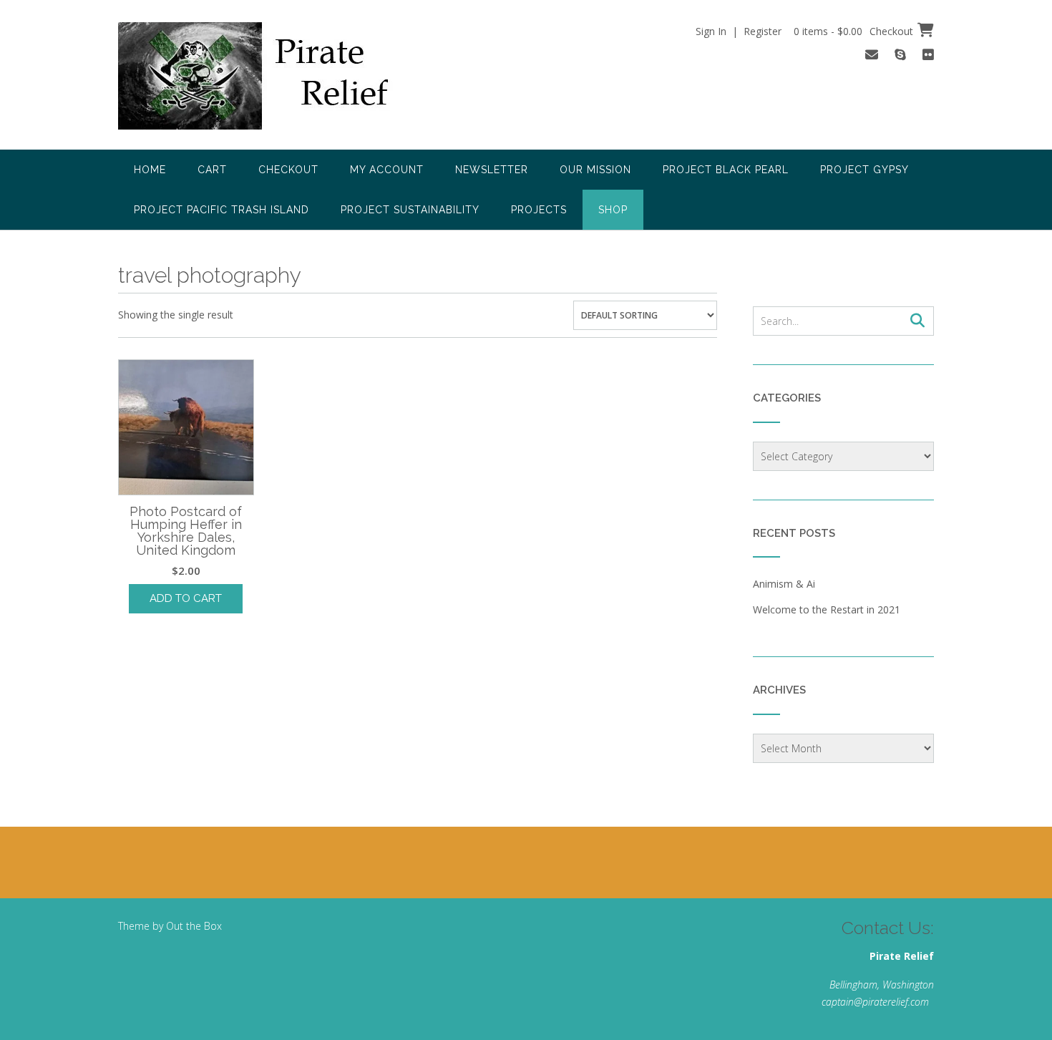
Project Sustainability (410, 209)
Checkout (288, 169)
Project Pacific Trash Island (221, 209)
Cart (212, 169)
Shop (613, 209)
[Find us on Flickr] (928, 54)
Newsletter (491, 169)
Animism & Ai (784, 584)
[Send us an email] (871, 54)
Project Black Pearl (726, 169)
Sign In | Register (738, 31)
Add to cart (186, 598)
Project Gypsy (864, 169)
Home (150, 169)
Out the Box (194, 926)
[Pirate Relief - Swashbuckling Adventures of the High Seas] (272, 76)
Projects (539, 209)
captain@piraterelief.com (875, 1002)
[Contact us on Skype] (900, 54)
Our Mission (595, 169)
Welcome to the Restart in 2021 (826, 609)
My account (387, 169)
